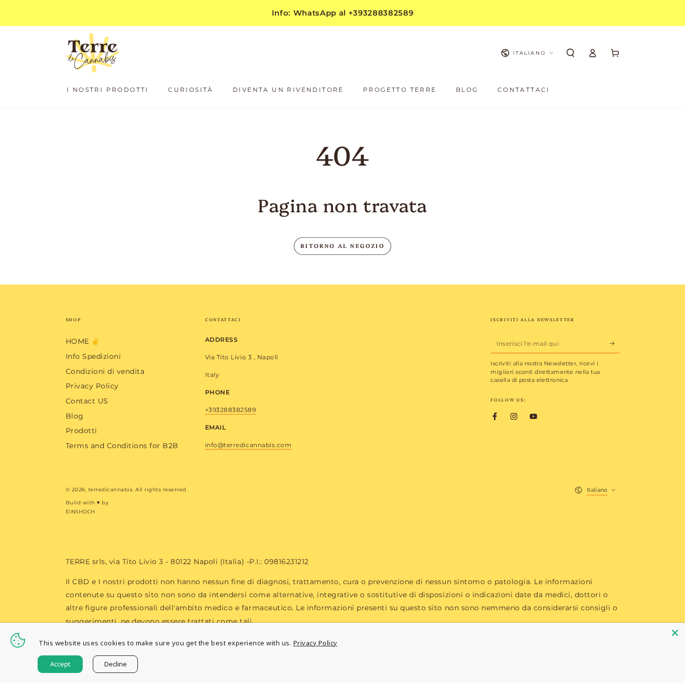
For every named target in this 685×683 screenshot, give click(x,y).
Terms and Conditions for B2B (122, 446)
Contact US (87, 401)
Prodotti (81, 431)
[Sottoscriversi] (615, 343)
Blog (75, 416)
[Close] (675, 633)
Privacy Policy (92, 386)
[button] (571, 53)
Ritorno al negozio (342, 245)
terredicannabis (110, 489)
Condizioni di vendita (105, 371)
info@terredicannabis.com (248, 445)
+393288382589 (230, 410)
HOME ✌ (83, 341)
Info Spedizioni (93, 356)
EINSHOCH (80, 511)
